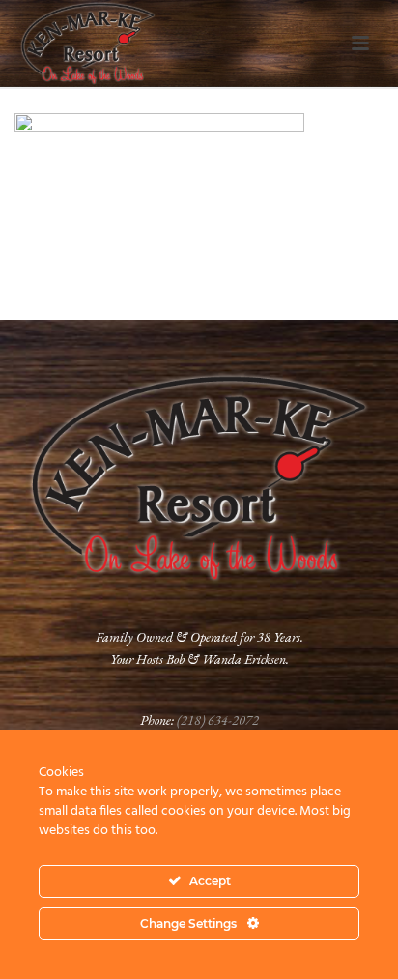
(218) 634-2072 (218, 720)
